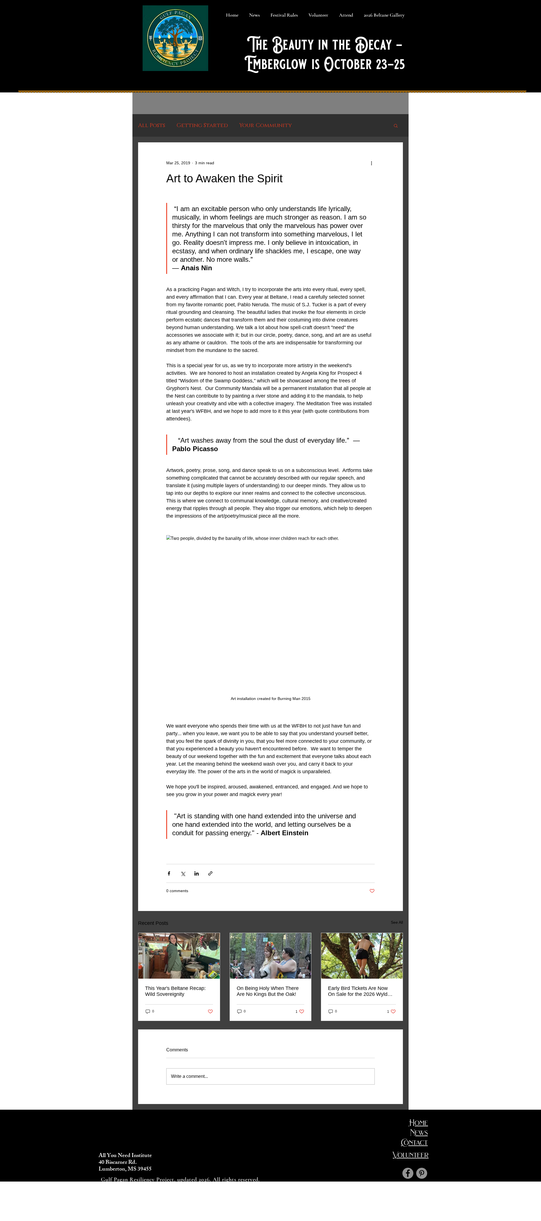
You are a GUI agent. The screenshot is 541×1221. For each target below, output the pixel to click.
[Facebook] (407, 1173)
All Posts (151, 125)
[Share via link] (210, 873)
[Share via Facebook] (169, 873)
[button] (395, 125)
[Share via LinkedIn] (196, 873)
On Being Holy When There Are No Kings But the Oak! (268, 991)
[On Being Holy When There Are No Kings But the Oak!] (270, 956)
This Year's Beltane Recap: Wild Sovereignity (175, 991)
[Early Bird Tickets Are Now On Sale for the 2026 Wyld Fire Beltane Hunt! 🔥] (362, 956)
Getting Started (202, 125)
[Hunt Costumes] (421, 1173)
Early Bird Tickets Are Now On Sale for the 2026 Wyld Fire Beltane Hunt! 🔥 (358, 991)
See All (397, 922)
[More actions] (371, 162)
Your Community (265, 125)
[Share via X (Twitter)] (182, 873)
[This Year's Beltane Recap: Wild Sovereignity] (179, 956)
